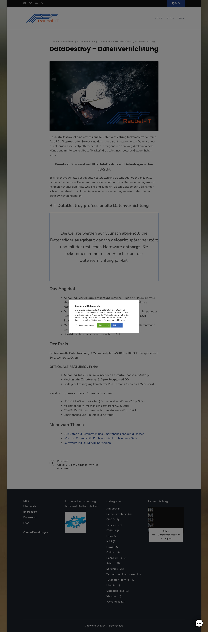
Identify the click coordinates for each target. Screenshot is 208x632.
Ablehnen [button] (117, 325)
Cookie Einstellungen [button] (85, 325)
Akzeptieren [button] (104, 325)
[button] (199, 623)
